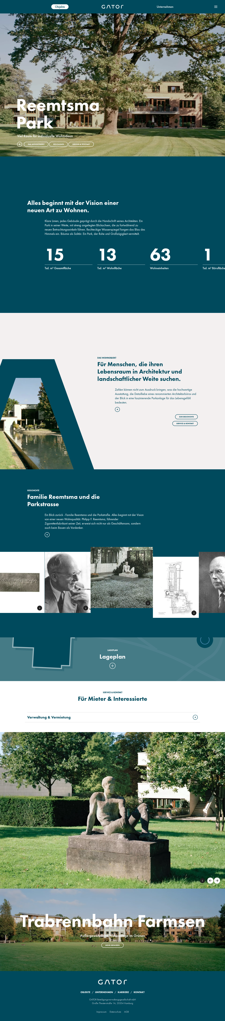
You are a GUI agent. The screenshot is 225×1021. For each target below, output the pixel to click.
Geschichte (58, 144)
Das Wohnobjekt (36, 144)
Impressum (101, 1011)
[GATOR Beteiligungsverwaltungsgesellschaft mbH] (112, 7)
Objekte (60, 7)
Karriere (123, 992)
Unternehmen (165, 7)
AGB (126, 1011)
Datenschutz (115, 1011)
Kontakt (139, 992)
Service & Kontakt (81, 144)
